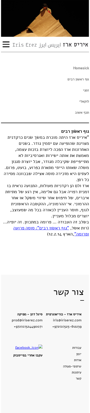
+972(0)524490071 (28, 326)
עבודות (76, 348)
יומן (78, 354)
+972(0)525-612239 (67, 326)
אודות (77, 360)
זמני (86, 90)
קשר (78, 378)
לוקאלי (84, 101)
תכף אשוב (82, 112)
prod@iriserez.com (27, 320)
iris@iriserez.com (67, 320)
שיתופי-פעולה (72, 366)
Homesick (81, 68)
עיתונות (76, 372)
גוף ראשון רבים (78, 79)
